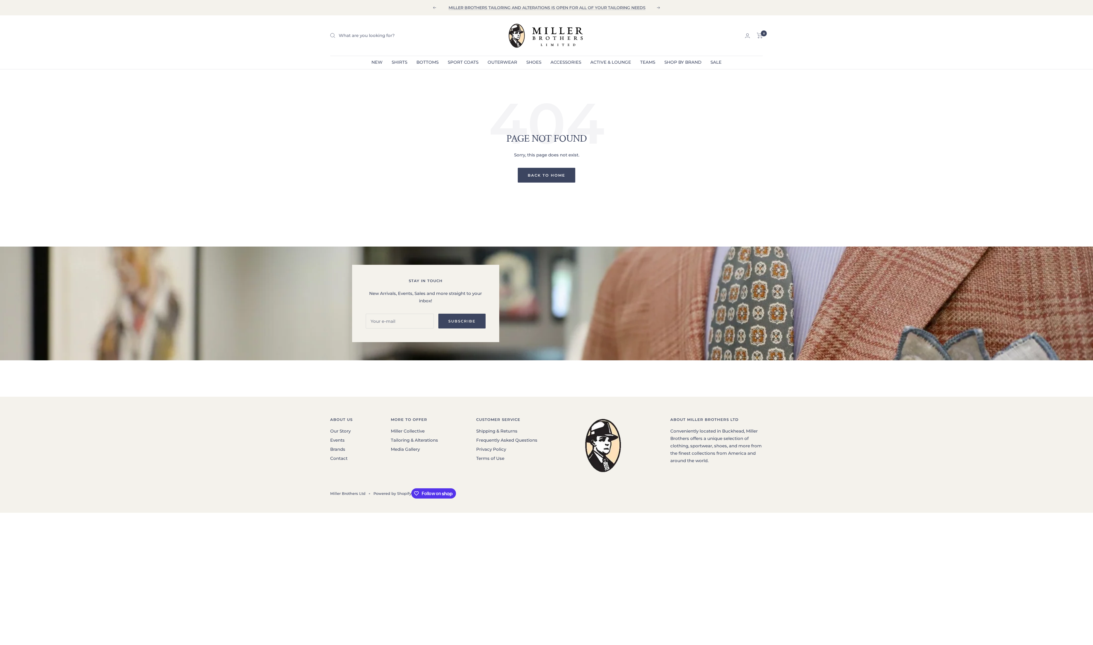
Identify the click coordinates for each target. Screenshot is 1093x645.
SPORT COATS (463, 62)
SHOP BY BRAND (682, 62)
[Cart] (760, 35)
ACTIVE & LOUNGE (610, 62)
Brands (337, 449)
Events (337, 440)
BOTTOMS (427, 62)
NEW (377, 62)
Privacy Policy (491, 449)
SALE (716, 62)
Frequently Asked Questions (506, 440)
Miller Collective (408, 431)
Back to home (546, 175)
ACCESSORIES (565, 62)
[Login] (747, 35)
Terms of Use (490, 458)
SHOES (533, 62)
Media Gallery (405, 449)
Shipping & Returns (496, 431)
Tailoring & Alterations (414, 440)
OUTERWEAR (502, 62)
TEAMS (647, 62)
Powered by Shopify (392, 493)
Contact (339, 458)
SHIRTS (399, 62)
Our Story (340, 431)
